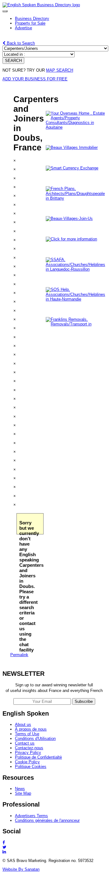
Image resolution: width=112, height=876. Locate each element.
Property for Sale (30, 23)
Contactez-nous (29, 748)
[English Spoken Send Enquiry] (77, 269)
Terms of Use (27, 734)
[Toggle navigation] (4, 11)
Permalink (19, 654)
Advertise (23, 28)
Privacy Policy (28, 752)
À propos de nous (31, 729)
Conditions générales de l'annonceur (47, 820)
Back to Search (20, 43)
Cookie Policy (27, 762)
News (20, 788)
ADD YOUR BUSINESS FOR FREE (35, 79)
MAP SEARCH (59, 70)
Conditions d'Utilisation (35, 738)
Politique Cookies (30, 766)
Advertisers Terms (31, 815)
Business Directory (32, 18)
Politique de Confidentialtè (38, 757)
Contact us (25, 743)
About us (23, 724)
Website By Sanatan (21, 869)
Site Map (23, 793)
